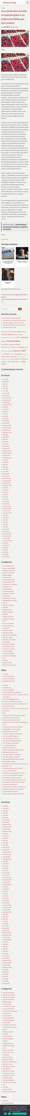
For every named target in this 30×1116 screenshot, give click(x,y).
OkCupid (25, 354)
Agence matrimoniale (15, 331)
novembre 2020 (7, 536)
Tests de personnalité (8, 653)
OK (5, 1113)
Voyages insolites (7, 662)
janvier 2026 (6, 395)
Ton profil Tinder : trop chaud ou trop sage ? (14, 715)
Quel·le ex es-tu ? (7, 766)
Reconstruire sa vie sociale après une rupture (14, 320)
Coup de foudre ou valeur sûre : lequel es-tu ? (14, 786)
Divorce (5, 602)
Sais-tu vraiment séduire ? (9, 761)
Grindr (16, 347)
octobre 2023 (6, 455)
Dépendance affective (8, 593)
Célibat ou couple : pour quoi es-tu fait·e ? (13, 750)
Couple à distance (7, 589)
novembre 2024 (7, 427)
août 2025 (5, 407)
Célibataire (24, 337)
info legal (5, 685)
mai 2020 (5, 550)
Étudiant (3, 364)
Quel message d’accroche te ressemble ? (13, 793)
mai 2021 (5, 522)
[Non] (28, 1110)
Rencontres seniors (8, 637)
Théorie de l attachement (9, 655)
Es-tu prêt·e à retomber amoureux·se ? (13, 701)
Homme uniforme (4, 351)
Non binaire (18, 354)
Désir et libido (6, 596)
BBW (5, 334)
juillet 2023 (6, 462)
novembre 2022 (7, 480)
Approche (24, 331)
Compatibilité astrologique (10, 584)
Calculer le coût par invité (9, 327)
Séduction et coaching (8, 644)
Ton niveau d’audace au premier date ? (12, 733)
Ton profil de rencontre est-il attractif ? (13, 768)
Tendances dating (7, 651)
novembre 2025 (7, 400)
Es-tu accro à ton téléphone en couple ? (13, 775)
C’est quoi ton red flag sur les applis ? (12, 740)
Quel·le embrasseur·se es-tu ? (10, 731)
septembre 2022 (7, 485)
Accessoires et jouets (8, 566)
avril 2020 (5, 552)
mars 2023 (5, 471)
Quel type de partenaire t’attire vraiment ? (14, 759)
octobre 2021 (6, 510)
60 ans (6, 331)
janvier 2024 (6, 448)
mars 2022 (5, 499)
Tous (3, 8)
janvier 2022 (6, 503)
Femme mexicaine (5, 347)
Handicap (21, 347)
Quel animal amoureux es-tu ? (10, 752)
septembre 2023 (7, 457)
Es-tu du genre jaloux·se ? (9, 745)
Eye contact (5, 344)
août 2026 (5, 379)
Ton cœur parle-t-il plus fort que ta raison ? (14, 782)
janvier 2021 (6, 531)
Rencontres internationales (10, 635)
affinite (7, 27)
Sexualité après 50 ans (8, 646)
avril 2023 (5, 469)
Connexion (5, 674)
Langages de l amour (8, 616)
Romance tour (24, 359)
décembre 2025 (7, 397)
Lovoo (2, 354)
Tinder (12, 361)
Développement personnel (10, 600)
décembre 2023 (7, 450)
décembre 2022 (7, 478)
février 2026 (6, 393)
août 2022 (5, 487)
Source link (4, 239)
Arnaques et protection (9, 570)
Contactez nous (7, 687)
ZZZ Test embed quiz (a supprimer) (12, 692)
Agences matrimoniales (9, 568)
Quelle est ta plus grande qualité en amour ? (14, 773)
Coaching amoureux (5, 337)
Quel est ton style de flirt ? (9, 747)
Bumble (15, 334)
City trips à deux (7, 577)
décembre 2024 (7, 425)
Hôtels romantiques (8, 612)
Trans (16, 361)
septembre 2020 (7, 540)
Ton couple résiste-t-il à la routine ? (12, 754)
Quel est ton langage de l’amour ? (11, 699)
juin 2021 (5, 520)
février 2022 (6, 501)
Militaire (6, 354)
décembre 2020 (7, 533)
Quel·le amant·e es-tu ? (9, 706)
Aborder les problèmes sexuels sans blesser (14, 325)
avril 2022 (5, 497)
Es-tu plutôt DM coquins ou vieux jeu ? (13, 727)
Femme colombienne (14, 344)
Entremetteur (13, 341)
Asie (2, 334)
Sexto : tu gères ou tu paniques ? (11, 743)
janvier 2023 (6, 476)
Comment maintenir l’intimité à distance (13, 322)
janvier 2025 (6, 423)
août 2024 (5, 434)
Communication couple (9, 579)
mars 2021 (5, 527)
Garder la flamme (7, 609)
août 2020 (5, 543)
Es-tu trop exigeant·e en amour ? (11, 757)
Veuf (20, 361)
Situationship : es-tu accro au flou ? (12, 729)
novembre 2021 (7, 508)
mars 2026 (5, 391)
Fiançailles (5, 607)
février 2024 (6, 446)
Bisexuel (10, 334)
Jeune (10, 351)
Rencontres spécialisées (9, 639)
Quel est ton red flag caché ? (10, 784)
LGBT (23, 350)
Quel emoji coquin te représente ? (11, 717)
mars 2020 (5, 554)
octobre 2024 (6, 430)
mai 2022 (5, 494)
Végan (23, 361)
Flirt (10, 347)
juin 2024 (5, 439)
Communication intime (9, 582)
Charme (20, 334)
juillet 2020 (6, 545)
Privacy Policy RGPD (8, 690)
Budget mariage (7, 575)
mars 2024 (5, 444)
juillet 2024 (6, 437)
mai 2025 (5, 414)
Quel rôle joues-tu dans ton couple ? (12, 777)
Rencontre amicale (11, 356)
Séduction (3, 361)
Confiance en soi (12, 337)
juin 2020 (5, 547)
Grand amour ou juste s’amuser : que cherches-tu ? (16, 763)
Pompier (3, 356)
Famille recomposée (8, 605)
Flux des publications (8, 676)
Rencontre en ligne (21, 356)
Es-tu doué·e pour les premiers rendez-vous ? (14, 780)
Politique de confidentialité (19, 1113)
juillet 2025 (6, 409)
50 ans (3, 331)
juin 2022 (5, 492)
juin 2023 (5, 464)
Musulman (12, 354)
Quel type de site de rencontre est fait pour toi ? (15, 703)
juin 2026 (5, 384)
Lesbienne (16, 351)
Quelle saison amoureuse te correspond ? (13, 789)
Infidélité (5, 614)
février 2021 (6, 529)
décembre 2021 (7, 506)
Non (9, 1113)
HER (26, 347)
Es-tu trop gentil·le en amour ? (10, 791)
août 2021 (5, 515)
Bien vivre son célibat (8, 573)
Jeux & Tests (6, 710)
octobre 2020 (6, 538)
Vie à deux (5, 660)
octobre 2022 (6, 483)
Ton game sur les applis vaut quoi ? (12, 720)
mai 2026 (5, 386)
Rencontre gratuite (15, 359)
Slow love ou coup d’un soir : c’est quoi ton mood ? (16, 708)
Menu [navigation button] (27, 2)
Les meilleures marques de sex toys (12, 318)
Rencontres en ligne (8, 632)
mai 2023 (5, 467)
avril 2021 (5, 524)
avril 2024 (5, 441)
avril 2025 (5, 416)
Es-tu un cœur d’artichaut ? (10, 770)
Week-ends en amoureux (9, 665)
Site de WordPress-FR (8, 681)
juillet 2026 (6, 381)
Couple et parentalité (8, 591)
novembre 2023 (7, 453)
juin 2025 (5, 411)
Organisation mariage (8, 619)
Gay (13, 347)
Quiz (4, 713)
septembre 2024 (7, 432)
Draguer (3, 341)
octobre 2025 (6, 402)
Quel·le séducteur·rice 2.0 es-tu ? (11, 738)
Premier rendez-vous (8, 626)
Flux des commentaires (9, 678)
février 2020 (6, 556)
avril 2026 (5, 388)
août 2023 (5, 460)
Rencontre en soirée (5, 359)
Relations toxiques (7, 630)
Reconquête (6, 628)
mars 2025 (5, 418)
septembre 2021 (7, 513)
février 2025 (6, 420)
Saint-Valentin (6, 642)
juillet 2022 (6, 490)
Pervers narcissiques (8, 623)
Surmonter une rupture (9, 649)
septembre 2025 (7, 404)
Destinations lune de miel (9, 598)
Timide (8, 361)
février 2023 (6, 473)
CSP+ (18, 337)
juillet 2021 (6, 517)
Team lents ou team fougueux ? (11, 736)
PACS (4, 621)
